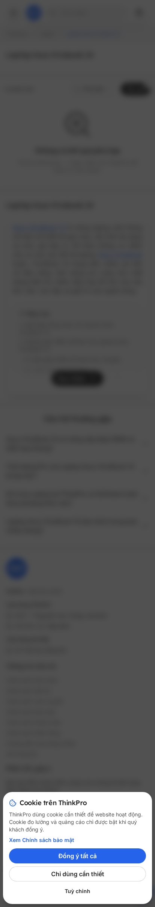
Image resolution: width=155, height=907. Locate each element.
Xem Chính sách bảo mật (41, 840)
